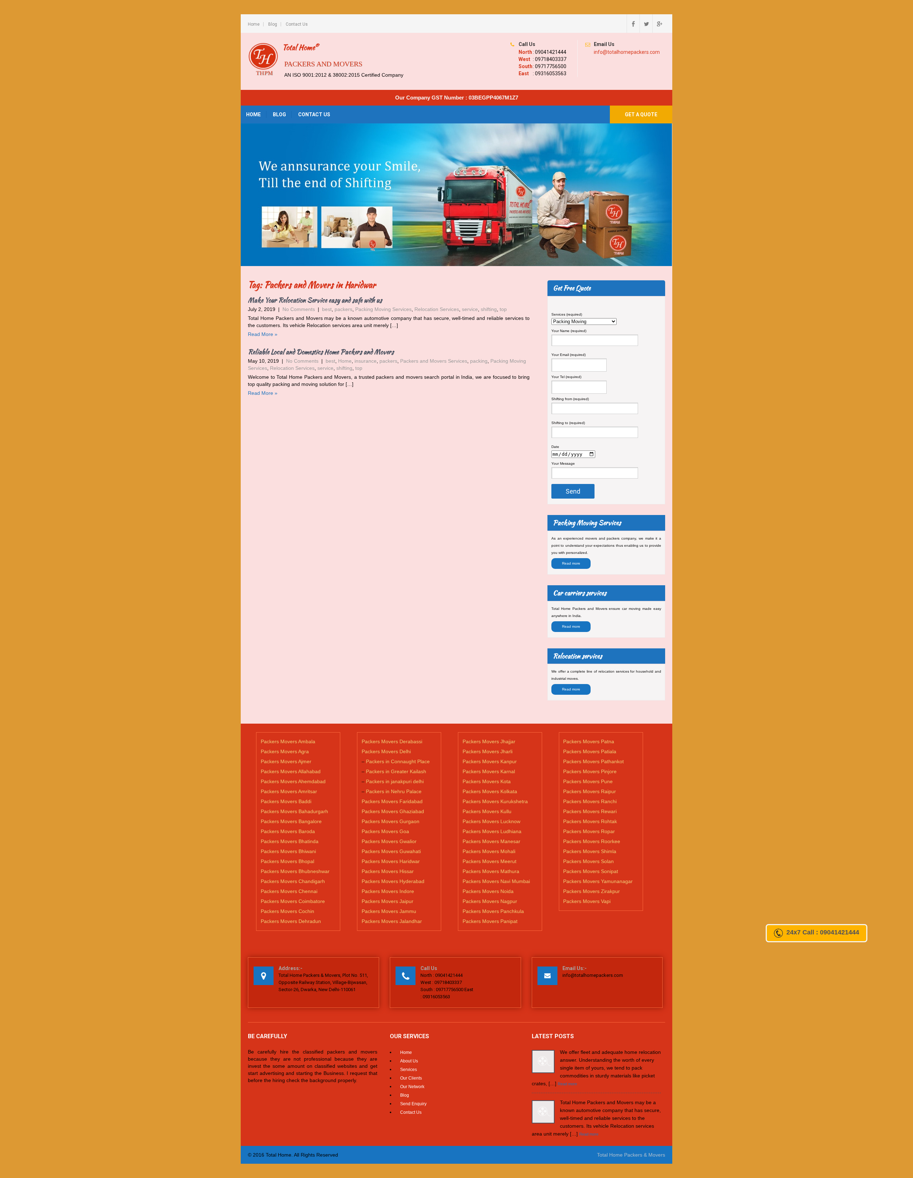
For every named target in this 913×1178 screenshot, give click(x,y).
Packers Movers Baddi (286, 801)
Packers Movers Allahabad (291, 771)
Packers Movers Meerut (489, 861)
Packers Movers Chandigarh (293, 881)
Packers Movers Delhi (386, 751)
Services (408, 1069)
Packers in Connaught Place (398, 761)
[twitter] (645, 23)
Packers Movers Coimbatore (293, 901)
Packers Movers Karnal (489, 771)
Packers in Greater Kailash (396, 771)
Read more (571, 563)
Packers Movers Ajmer (286, 761)
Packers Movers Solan (588, 861)
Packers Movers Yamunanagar (598, 881)
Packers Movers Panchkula (493, 911)
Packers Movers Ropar (589, 831)
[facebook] (633, 23)
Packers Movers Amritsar (289, 791)
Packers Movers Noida (488, 891)
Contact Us (297, 24)
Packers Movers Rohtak (590, 821)
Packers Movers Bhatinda (289, 841)
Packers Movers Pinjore (590, 771)
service (470, 309)
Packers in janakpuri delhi (395, 781)
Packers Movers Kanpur (490, 761)
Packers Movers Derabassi (392, 741)
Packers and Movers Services (433, 361)
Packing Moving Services (383, 309)
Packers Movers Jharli (487, 751)
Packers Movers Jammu (389, 911)
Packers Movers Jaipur (387, 901)
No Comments (298, 309)
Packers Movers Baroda (288, 831)
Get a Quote (641, 114)
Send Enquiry (413, 1103)
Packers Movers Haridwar (391, 861)
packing (479, 361)
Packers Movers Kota (487, 781)
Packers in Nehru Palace (394, 791)
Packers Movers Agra (285, 751)
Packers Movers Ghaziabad (393, 811)
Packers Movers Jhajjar (489, 741)
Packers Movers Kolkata (490, 791)
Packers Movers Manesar (491, 841)
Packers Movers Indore (388, 891)
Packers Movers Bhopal (287, 861)
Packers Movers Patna (588, 741)
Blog (272, 24)
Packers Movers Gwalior (389, 841)
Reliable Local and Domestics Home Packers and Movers (321, 352)
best (327, 309)
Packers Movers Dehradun (291, 921)
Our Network (412, 1086)
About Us (409, 1061)
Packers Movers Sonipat (590, 871)
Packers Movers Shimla (589, 851)
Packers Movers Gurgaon (390, 821)
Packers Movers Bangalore (291, 821)
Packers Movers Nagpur (490, 901)
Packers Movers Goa (385, 831)
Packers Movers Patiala (589, 751)
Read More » (262, 334)
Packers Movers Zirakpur (591, 891)
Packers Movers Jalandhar (392, 921)
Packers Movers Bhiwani (288, 851)
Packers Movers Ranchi (590, 801)
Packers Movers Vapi (587, 901)
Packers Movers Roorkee (591, 841)
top (503, 309)
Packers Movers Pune (588, 781)
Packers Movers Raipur (589, 791)
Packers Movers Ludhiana (492, 831)
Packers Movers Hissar (388, 871)
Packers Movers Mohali (489, 851)
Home (254, 24)
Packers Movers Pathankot (593, 761)
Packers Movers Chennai (289, 891)
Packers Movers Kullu (487, 811)
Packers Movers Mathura (491, 871)
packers (343, 309)
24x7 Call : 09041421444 (822, 932)
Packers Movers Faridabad (392, 801)
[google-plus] (658, 23)
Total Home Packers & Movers (631, 1155)
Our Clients (411, 1078)
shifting (489, 309)
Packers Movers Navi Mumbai (496, 881)
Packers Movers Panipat (490, 921)
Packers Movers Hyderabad (393, 881)
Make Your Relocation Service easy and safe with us (315, 300)
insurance (366, 361)
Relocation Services (436, 309)
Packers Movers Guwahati (391, 851)
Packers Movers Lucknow (491, 821)
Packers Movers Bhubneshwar (295, 871)
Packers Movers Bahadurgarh (294, 811)
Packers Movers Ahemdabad (293, 781)
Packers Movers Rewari (590, 811)
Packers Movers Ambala (288, 741)
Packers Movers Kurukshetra (495, 801)
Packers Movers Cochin (287, 911)
